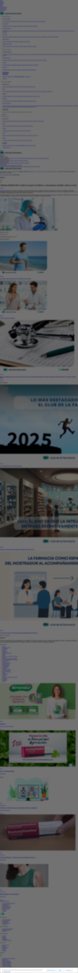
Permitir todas (68, 970)
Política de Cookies (7, 971)
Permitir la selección (51, 970)
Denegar (60, 970)
